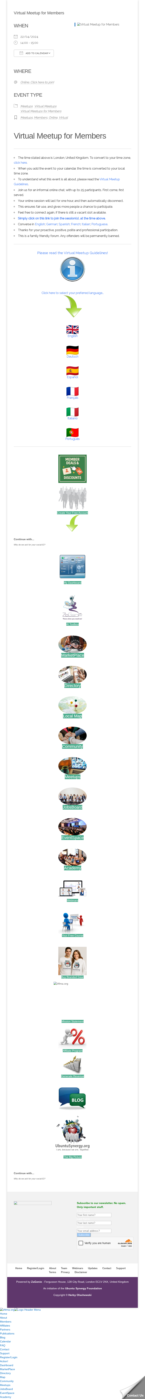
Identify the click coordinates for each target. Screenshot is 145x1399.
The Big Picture (72, 1156)
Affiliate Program (73, 1050)
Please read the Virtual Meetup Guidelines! (72, 253)
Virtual (63, 117)
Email (80, 1226)
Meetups (26, 106)
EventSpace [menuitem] (7, 1392)
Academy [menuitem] (5, 1396)
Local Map (72, 716)
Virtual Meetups (45, 106)
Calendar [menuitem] (5, 1341)
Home (18, 1268)
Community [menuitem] (7, 1381)
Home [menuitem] (3, 1313)
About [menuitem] (3, 1317)
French (75, 224)
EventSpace (72, 837)
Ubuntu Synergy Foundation (83, 1288)
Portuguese (99, 224)
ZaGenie (36, 1281)
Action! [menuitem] (4, 1361)
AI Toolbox (72, 624)
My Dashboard (72, 582)
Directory (72, 685)
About (52, 1268)
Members (40, 117)
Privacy (65, 1272)
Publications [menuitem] (7, 1333)
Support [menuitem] (4, 1353)
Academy (72, 868)
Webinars (72, 900)
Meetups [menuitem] (5, 1385)
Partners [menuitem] (5, 1329)
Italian (86, 224)
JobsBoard (72, 807)
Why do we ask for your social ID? (29, 545)
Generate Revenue (72, 1076)
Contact (106, 1268)
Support (121, 1268)
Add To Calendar (36, 53)
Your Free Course (72, 935)
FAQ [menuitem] (2, 1345)
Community (72, 746)
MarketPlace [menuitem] (7, 1369)
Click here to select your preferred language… (73, 293)
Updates (92, 1268)
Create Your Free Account (72, 512)
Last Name (83, 1218)
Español (72, 377)
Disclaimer (81, 1272)
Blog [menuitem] (2, 1337)
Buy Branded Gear (72, 977)
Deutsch (72, 356)
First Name (83, 1210)
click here (20, 162)
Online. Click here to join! (37, 82)
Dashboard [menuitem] (6, 1365)
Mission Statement (73, 1021)
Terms (52, 1272)
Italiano (72, 418)
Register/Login (35, 1268)
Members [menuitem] (5, 1321)
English (40, 224)
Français (72, 397)
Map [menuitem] (2, 1377)
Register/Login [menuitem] (8, 1357)
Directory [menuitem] (5, 1373)
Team (64, 1268)
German (51, 224)
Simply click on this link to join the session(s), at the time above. (62, 218)
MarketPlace (72, 655)
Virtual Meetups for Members (40, 111)
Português (72, 439)
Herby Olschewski (80, 1294)
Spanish (64, 224)
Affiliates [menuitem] (5, 1325)
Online (53, 117)
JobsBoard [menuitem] (6, 1389)
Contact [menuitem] (4, 1349)
